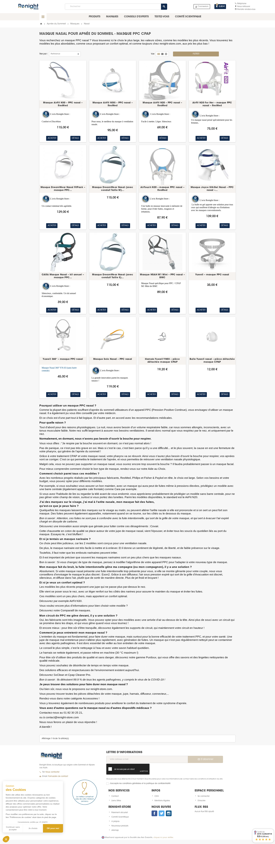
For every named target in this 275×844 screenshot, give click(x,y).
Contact (115, 796)
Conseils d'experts (136, 16)
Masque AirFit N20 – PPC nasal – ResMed (162, 104)
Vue (152, 54)
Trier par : (43, 54)
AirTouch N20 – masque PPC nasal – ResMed (162, 188)
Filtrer (196, 54)
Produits (94, 16)
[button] (6, 839)
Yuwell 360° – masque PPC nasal (63, 359)
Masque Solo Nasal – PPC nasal (112, 359)
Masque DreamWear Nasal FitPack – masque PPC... (63, 188)
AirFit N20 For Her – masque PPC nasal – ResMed (212, 104)
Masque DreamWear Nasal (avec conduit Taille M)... (112, 188)
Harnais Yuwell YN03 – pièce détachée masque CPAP (162, 360)
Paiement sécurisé (119, 813)
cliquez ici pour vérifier (163, 837)
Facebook (154, 813)
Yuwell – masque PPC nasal (212, 275)
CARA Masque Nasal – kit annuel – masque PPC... (63, 276)
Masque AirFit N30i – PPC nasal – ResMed (113, 104)
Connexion (201, 6)
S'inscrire (201, 801)
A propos (115, 821)
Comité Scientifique (120, 817)
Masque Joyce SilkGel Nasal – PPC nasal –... (212, 188)
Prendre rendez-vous (245, 9)
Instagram (169, 813)
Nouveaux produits (119, 826)
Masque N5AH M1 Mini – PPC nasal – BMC (162, 276)
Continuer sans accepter (13, 828)
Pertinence (55, 54)
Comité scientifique (188, 16)
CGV (157, 796)
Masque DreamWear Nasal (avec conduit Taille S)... (112, 276)
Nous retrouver (242, 6)
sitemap (115, 830)
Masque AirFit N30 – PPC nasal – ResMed (62, 104)
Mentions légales (162, 801)
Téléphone (240, 4)
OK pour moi (53, 828)
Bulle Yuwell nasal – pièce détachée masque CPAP (212, 360)
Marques (112, 16)
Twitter (161, 813)
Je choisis (33, 828)
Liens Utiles (116, 801)
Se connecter (204, 796)
